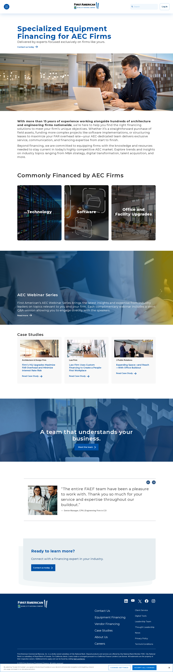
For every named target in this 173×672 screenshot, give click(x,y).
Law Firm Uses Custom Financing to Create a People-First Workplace (85, 368)
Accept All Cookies (144, 667)
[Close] (169, 667)
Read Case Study (30, 376)
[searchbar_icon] (132, 7)
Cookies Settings (119, 667)
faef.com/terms (79, 659)
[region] (86, 668)
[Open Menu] (6, 7)
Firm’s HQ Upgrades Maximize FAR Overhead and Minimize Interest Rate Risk (38, 368)
